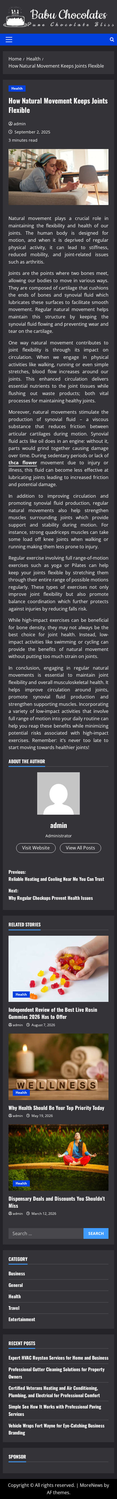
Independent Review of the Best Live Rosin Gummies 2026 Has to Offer (53, 1013)
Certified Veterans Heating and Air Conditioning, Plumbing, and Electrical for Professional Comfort (54, 1391)
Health (17, 88)
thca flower (23, 463)
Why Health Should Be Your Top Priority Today (56, 1107)
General (16, 1285)
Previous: (56, 875)
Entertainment (22, 1319)
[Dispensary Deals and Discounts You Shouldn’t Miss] (58, 1157)
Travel (14, 1307)
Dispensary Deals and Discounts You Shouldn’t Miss (57, 1202)
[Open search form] (112, 39)
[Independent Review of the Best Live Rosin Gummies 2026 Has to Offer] (58, 969)
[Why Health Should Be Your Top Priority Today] (58, 1067)
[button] (9, 40)
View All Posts (80, 848)
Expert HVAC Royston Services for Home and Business (58, 1357)
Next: (51, 894)
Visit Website (36, 848)
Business (17, 1273)
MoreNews (91, 1485)
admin (20, 123)
